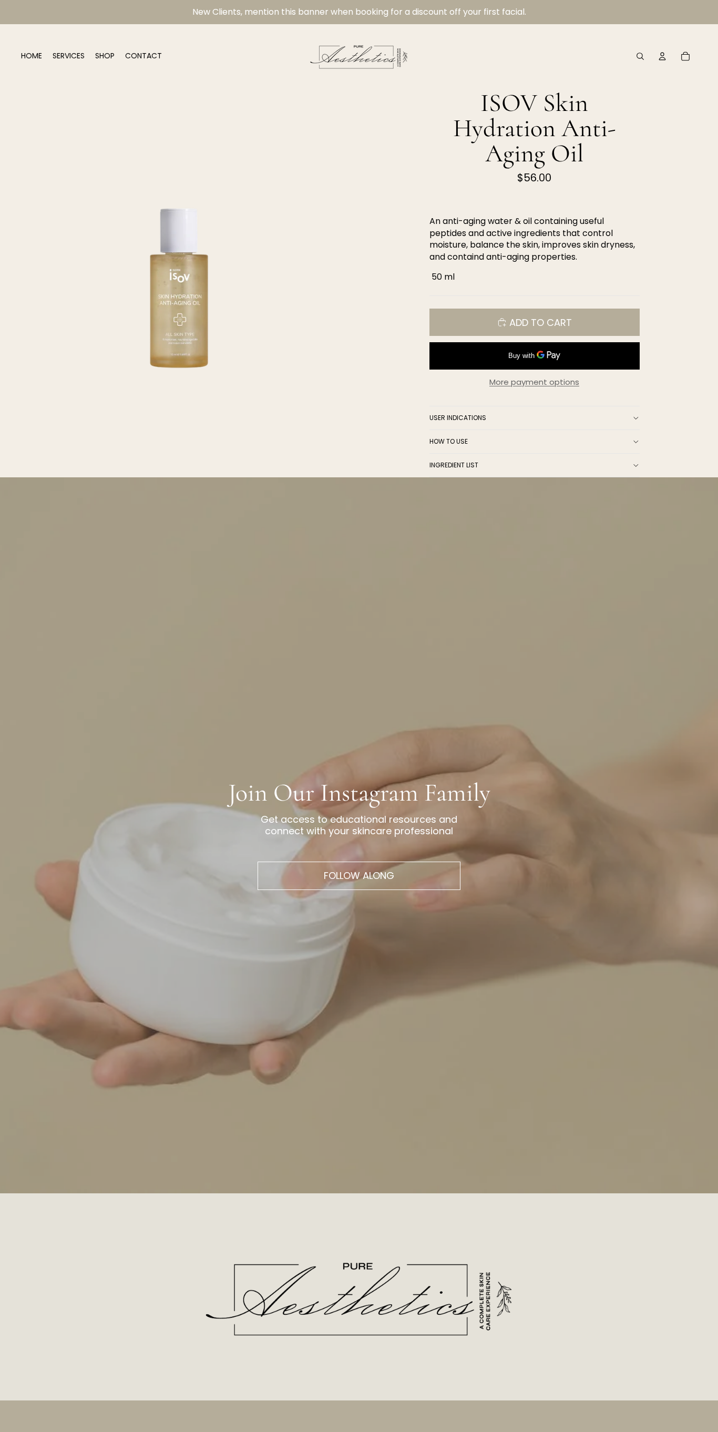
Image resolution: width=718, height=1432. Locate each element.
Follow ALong (359, 875)
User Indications (457, 417)
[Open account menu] (662, 56)
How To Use (448, 441)
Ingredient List (453, 465)
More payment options (534, 382)
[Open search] (640, 56)
